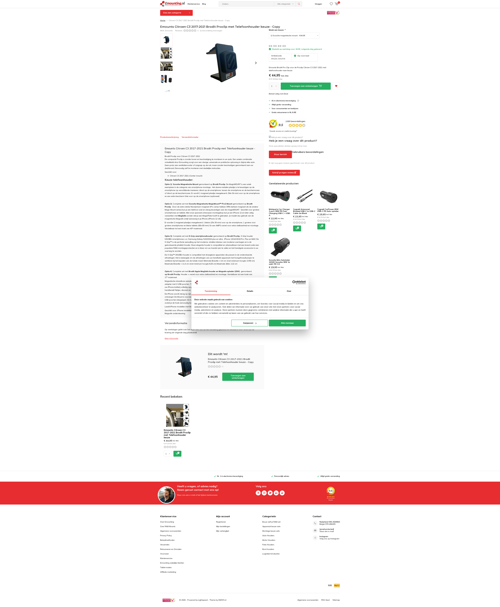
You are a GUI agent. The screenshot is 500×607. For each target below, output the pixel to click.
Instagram (264, 492)
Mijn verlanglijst (222, 531)
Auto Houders (268, 535)
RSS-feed (325, 600)
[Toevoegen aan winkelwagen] (177, 454)
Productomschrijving (169, 137)
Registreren (221, 522)
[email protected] (327, 529)
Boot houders (268, 549)
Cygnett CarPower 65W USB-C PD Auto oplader (328, 210)
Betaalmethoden (167, 540)
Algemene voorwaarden (170, 531)
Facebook (258, 492)
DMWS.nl (222, 600)
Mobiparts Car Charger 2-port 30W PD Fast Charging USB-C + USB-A (279, 212)
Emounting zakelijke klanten (172, 563)
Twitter (270, 492)
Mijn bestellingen (223, 526)
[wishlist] (331, 4)
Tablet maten (166, 567)
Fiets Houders (268, 544)
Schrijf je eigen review (283, 172)
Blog (204, 4)
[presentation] (256, 63)
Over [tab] (289, 291)
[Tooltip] (298, 100)
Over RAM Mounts (167, 526)
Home (162, 20)
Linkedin (276, 492)
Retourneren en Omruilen (171, 549)
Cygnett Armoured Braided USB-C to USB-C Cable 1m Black (304, 211)
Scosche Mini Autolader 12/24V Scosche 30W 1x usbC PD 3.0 (279, 262)
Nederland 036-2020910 (330, 522)
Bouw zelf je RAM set (271, 522)
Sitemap (336, 600)
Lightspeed (203, 600)
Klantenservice (194, 4)
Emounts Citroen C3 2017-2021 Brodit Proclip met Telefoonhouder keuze (177, 434)
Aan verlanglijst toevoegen (336, 86)
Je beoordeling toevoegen (211, 30)
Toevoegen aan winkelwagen (238, 376)
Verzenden (164, 544)
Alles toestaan (287, 323)
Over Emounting (167, 522)
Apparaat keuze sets (271, 526)
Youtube (282, 492)
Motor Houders (268, 540)
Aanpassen (248, 323)
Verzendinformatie (190, 137)
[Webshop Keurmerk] (169, 600)
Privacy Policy (166, 535)
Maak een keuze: (277, 30)
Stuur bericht (280, 154)
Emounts (169, 30)
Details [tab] (250, 291)
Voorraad (164, 554)
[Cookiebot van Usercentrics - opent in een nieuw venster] (294, 282)
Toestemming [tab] (211, 291)
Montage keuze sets (271, 531)
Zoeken (299, 4)
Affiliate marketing (168, 572)
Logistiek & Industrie (271, 554)
